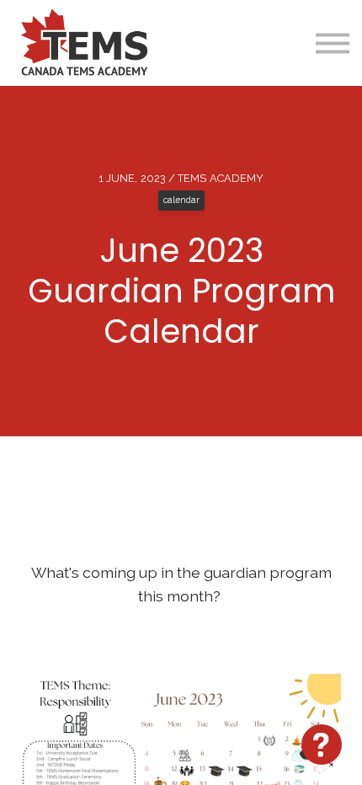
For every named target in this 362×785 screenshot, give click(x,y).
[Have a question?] (321, 744)
